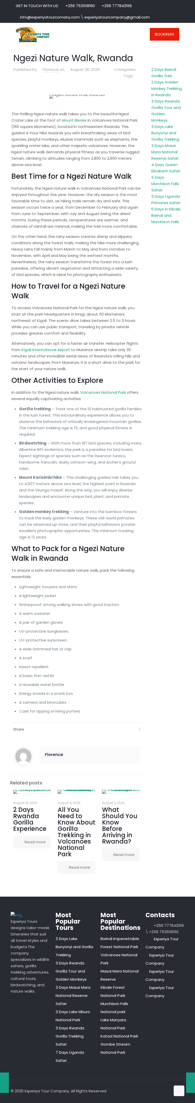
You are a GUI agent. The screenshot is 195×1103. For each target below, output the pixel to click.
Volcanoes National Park (103, 392)
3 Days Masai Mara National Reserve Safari (164, 152)
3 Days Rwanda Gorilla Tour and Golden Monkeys (71, 971)
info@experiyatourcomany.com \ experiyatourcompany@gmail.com (85, 17)
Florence (51, 69)
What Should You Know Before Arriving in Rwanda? (119, 825)
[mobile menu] (135, 34)
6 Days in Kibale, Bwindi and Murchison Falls (166, 215)
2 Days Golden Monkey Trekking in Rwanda (166, 88)
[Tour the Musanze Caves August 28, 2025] (4, 1083)
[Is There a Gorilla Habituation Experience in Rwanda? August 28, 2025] (190, 1083)
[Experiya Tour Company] (33, 34)
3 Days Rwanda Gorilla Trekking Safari (70, 1036)
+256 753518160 (80, 5)
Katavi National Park (119, 1036)
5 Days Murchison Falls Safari (165, 184)
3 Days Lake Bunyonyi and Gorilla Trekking (165, 133)
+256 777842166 (117, 5)
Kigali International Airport (46, 349)
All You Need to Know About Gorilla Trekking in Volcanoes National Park (76, 831)
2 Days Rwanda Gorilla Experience (29, 819)
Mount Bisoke (74, 120)
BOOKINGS (164, 34)
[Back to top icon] (179, 1090)
